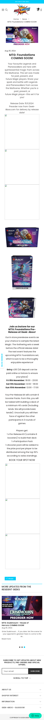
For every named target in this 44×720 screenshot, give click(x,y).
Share (10, 578)
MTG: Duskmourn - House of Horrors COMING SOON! (15, 624)
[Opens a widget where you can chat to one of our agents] (35, 716)
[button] (3, 9)
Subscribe (35, 671)
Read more (6, 639)
